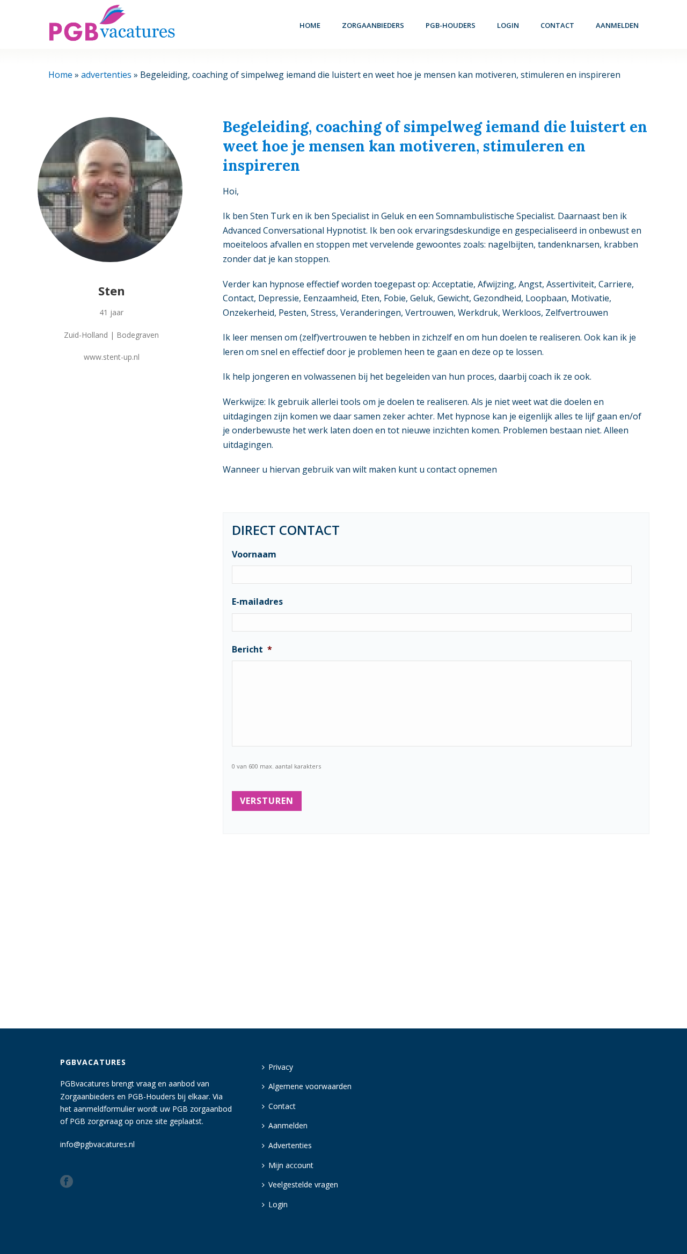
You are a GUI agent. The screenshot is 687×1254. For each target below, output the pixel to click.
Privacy (280, 1067)
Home (309, 25)
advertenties (106, 75)
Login (278, 1204)
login (508, 25)
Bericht (252, 649)
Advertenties (290, 1145)
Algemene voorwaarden (310, 1086)
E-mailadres (257, 601)
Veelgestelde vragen (303, 1184)
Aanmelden (617, 25)
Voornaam (254, 554)
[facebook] (66, 1182)
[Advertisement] (436, 926)
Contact (557, 25)
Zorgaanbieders (373, 25)
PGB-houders (451, 25)
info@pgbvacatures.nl (97, 1144)
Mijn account (290, 1165)
